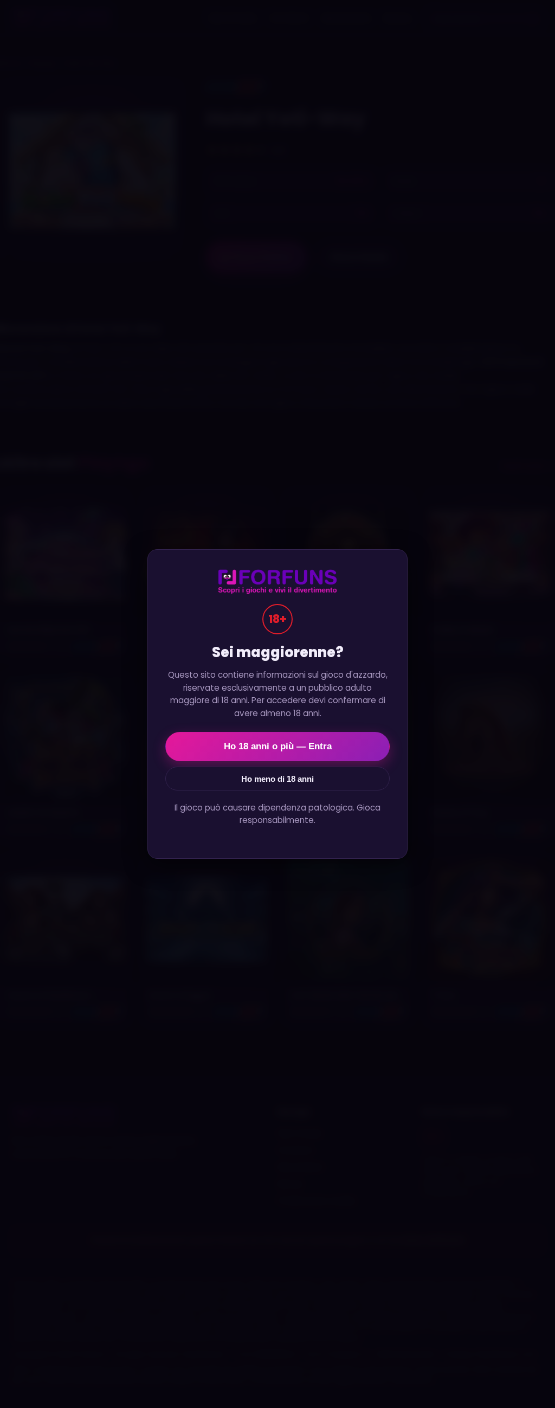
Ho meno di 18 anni (277, 778)
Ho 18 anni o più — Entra (278, 746)
